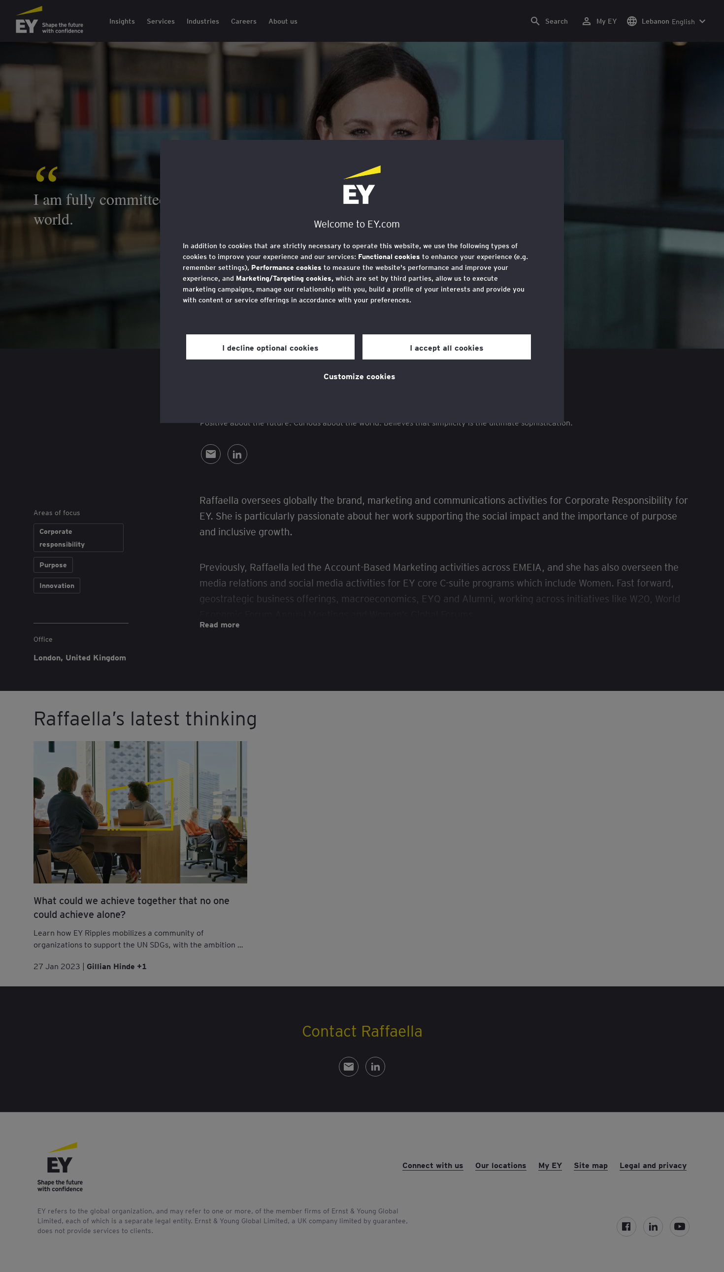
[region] (362, 281)
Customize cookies (359, 375)
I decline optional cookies (270, 347)
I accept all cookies (447, 347)
